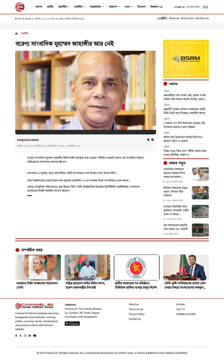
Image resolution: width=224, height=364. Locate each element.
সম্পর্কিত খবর (31, 250)
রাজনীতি (62, 7)
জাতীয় (50, 7)
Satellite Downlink (186, 314)
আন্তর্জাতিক (96, 7)
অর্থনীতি (78, 7)
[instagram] (25, 336)
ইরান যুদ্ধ (175, 19)
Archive (180, 304)
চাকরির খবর (203, 19)
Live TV (180, 309)
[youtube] (34, 336)
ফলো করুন (194, 7)
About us (134, 304)
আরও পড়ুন (176, 163)
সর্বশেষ (38, 7)
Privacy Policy (137, 314)
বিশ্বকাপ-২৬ (156, 7)
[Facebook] (16, 336)
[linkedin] (30, 336)
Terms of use (136, 309)
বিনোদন (141, 7)
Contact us (135, 318)
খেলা (127, 7)
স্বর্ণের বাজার (188, 19)
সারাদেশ (113, 7)
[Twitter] (20, 336)
